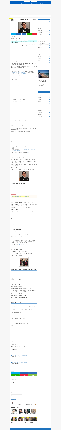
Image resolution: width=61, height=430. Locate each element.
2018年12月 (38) (40, 110)
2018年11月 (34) (40, 112)
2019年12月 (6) (40, 97)
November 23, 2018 (21, 244)
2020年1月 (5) (39, 95)
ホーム (18, 3)
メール (12, 392)
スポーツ (26, 3)
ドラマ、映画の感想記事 (41, 43)
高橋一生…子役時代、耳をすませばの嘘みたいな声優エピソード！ (19, 362)
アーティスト (41, 3)
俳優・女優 (32, 3)
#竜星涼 (34, 149)
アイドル (39, 28)
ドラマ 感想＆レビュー (37, 3)
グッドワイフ (40, 34)
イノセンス (40, 32)
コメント (12, 382)
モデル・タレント (40, 47)
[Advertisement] (30, 10)
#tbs (22, 149)
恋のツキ (39, 58)
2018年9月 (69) (40, 116)
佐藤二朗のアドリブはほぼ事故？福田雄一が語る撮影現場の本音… (19, 355)
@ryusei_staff (20, 72)
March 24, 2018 (29, 152)
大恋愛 (39, 54)
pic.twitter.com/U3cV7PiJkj (24, 73)
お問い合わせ (22, 3)
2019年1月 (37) (40, 108)
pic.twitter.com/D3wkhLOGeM (16, 150)
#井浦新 (32, 149)
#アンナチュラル (28, 149)
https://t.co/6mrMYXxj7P (15, 72)
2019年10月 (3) (40, 99)
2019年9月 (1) (39, 101)
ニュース (29, 3)
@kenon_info (23, 72)
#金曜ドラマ (24, 149)
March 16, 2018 (24, 224)
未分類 (39, 60)
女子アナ (39, 56)
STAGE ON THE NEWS (30, 2)
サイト (12, 395)
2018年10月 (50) (40, 114)
